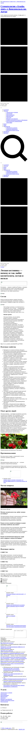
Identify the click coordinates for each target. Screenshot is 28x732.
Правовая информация (11, 129)
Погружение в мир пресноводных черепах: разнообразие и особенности (14, 686)
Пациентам (7, 126)
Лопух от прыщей (10, 615)
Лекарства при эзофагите (7, 650)
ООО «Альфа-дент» (6, 728)
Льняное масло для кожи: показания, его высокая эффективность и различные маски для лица (15, 481)
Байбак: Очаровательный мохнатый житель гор (15, 678)
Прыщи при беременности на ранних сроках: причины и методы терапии (15, 605)
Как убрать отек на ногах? (7, 643)
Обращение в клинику (11, 127)
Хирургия (8, 117)
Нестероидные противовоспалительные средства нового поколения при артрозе (16, 626)
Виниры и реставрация (12, 118)
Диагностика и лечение (12, 112)
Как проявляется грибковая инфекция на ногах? (12, 653)
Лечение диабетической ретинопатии (12, 681)
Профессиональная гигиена (7, 700)
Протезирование (10, 115)
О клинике (6, 109)
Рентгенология (4, 701)
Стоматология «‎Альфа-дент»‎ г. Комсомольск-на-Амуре (14, 9)
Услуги (6, 111)
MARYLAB (22, 729)
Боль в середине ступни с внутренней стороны (12, 661)
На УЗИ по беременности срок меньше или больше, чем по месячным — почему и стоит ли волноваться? (14, 658)
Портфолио (6, 131)
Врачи (4, 124)
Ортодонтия (9, 113)
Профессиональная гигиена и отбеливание (16, 120)
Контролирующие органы (12, 130)
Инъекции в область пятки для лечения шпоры (12, 663)
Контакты (5, 133)
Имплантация (9, 116)
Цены (4, 125)
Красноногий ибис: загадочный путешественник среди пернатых (11, 669)
